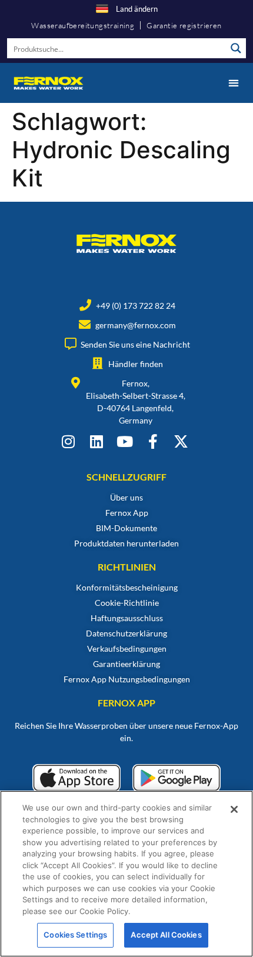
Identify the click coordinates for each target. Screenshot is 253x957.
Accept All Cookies (166, 934)
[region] (126, 874)
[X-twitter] (181, 441)
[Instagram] (68, 441)
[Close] (234, 809)
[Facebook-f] (152, 441)
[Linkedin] (96, 441)
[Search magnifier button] (236, 48)
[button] (233, 83)
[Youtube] (124, 441)
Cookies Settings (75, 934)
